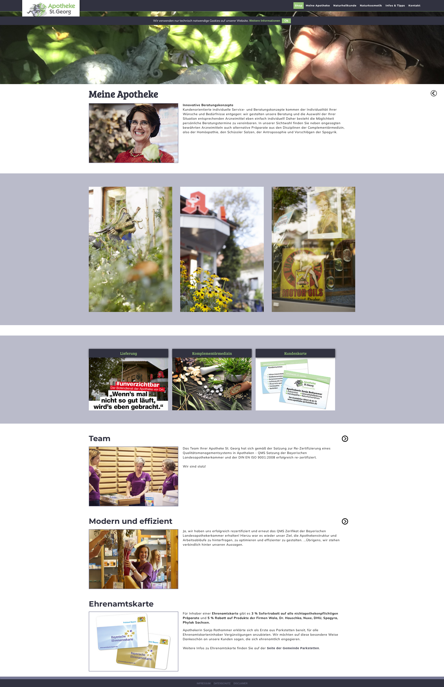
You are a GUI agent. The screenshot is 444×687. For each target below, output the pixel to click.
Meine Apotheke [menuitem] (318, 5)
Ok (286, 20)
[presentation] (317, 5)
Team (99, 438)
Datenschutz (222, 683)
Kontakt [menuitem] (414, 5)
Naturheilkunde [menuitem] (344, 5)
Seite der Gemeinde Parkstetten (293, 648)
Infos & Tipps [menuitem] (395, 5)
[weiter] (345, 439)
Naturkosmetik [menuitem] (371, 5)
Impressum (204, 683)
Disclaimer (240, 683)
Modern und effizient (130, 521)
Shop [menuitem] (298, 5)
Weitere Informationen (264, 20)
